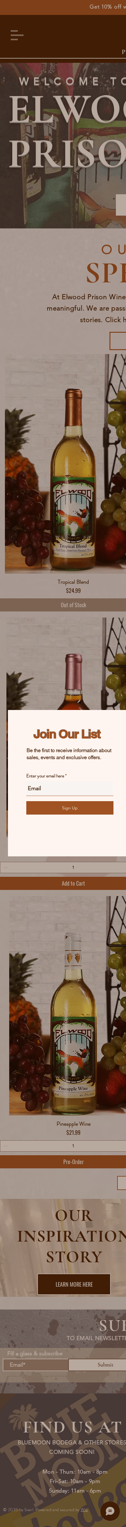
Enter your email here (45, 776)
